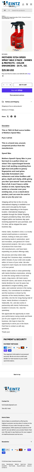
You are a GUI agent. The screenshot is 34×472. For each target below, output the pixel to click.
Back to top (17, 374)
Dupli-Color (23, 464)
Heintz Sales (8, 461)
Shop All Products (21, 465)
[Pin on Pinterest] (15, 116)
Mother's (30, 464)
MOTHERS (4, 54)
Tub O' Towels (12, 465)
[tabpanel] (17, 231)
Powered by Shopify (16, 461)
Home (3, 16)
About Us (29, 465)
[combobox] (17, 10)
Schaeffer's (4, 465)
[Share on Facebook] (11, 116)
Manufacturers (9, 464)
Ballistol (17, 464)
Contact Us (4, 467)
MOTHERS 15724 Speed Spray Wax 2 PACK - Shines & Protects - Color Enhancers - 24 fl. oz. (16, 18)
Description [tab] (5, 125)
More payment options (17, 95)
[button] (27, 4)
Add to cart (23, 85)
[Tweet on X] (8, 116)
